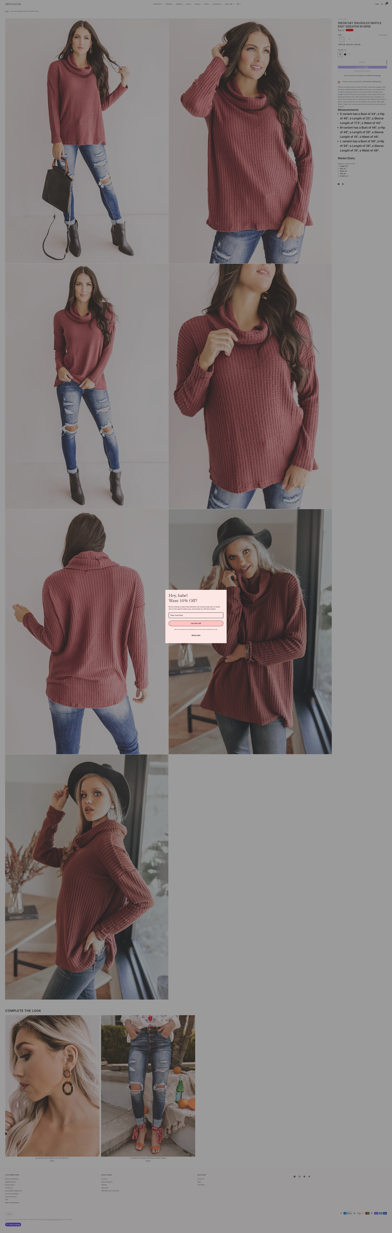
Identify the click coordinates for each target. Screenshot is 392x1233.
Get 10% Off (196, 623)
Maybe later (196, 635)
